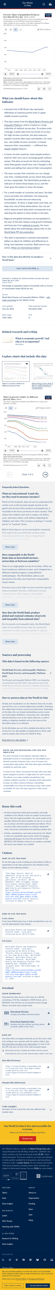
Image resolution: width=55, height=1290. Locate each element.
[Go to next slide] (45, 474)
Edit (45, 29)
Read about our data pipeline (14, 740)
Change (44, 408)
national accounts (31, 225)
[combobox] (43, 4)
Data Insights (7, 1204)
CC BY (25, 88)
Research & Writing (10, 1239)
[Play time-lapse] (5, 74)
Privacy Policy (20, 1279)
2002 (12, 74)
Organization (34, 1198)
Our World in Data (27, 4)
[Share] (44, 89)
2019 (48, 74)
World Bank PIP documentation (19, 232)
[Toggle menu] (4, 4)
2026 (48, 450)
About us (32, 1193)
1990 (12, 450)
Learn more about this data (12, 80)
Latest (4, 1216)
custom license (23, 1163)
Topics (4, 1193)
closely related (11, 149)
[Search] (43, 4)
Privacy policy (7, 1268)
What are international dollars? (25, 248)
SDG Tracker (7, 1221)
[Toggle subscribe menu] (50, 4)
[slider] (18, 74)
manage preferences (36, 1279)
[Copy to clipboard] (45, 874)
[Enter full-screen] (49, 89)
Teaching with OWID (10, 1227)
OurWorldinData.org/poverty (12, 88)
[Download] (39, 89)
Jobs (30, 1215)
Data (4, 1198)
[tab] (6, 29)
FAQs (36, 1168)
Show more (10, 547)
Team (31, 1209)
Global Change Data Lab (40, 1149)
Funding (32, 1204)
